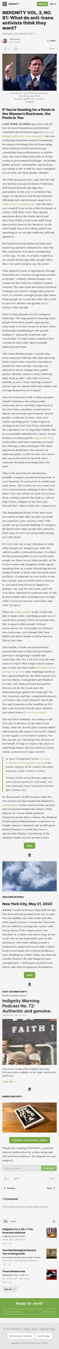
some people (23, 612)
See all (8, 1289)
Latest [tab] (13, 1221)
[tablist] (10, 1221)
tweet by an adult (35, 712)
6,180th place (10, 805)
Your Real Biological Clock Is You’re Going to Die (19, 1252)
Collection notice (47, 1329)
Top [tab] (5, 1221)
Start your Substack (22, 1336)
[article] (29, 1236)
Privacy (26, 1329)
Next (49, 1188)
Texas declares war (13, 1271)
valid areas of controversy (18, 204)
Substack (15, 1343)
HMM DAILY (34, 1261)
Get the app (43, 1336)
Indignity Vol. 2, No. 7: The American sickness (17, 1231)
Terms (35, 1329)
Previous (11, 1188)
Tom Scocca (14, 39)
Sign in (53, 4)
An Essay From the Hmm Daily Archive (21, 1257)
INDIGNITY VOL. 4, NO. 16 (15, 1275)
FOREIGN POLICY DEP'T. (14, 1236)
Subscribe (42, 4)
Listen (53, 40)
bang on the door (43, 437)
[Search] (54, 1221)
